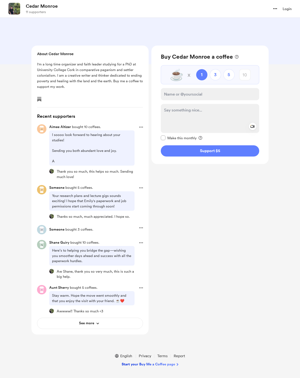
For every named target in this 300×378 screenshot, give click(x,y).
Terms (162, 356)
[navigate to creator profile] (14, 8)
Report (179, 356)
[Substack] (39, 99)
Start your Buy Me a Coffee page (148, 364)
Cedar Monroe (42, 6)
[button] (275, 8)
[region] (210, 105)
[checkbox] (179, 138)
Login (287, 9)
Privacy (145, 356)
